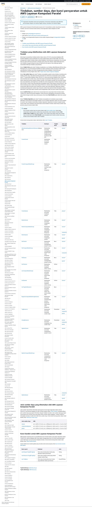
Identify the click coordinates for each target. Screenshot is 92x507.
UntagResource (25, 320)
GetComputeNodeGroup (27, 248)
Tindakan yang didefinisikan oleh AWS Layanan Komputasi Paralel (37, 43)
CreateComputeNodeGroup (28, 164)
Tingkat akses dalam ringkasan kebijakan (49, 71)
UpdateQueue (25, 395)
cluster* (63, 128)
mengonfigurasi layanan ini (34, 33)
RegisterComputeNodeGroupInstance (30, 296)
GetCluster (24, 241)
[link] (49, 8)
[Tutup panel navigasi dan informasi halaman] (89, 21)
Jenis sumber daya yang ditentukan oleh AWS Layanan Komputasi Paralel (39, 45)
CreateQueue (25, 211)
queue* (63, 238)
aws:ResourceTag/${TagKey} (28, 455)
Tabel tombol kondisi (31, 441)
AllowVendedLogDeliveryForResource (30, 128)
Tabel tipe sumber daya (31, 417)
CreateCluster (25, 139)
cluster (63, 309)
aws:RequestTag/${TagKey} (28, 452)
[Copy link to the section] (19, 52)
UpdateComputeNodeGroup (28, 353)
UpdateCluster (25, 328)
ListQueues (24, 280)
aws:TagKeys (25, 459)
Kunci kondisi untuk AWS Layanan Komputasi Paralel (34, 47)
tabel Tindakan (48, 120)
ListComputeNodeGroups (27, 270)
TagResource (25, 309)
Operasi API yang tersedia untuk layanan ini (38, 35)
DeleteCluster (25, 220)
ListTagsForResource (26, 287)
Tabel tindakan (54, 411)
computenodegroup (66, 311)
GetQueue (24, 257)
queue (63, 313)
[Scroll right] (52, 4)
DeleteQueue (25, 234)
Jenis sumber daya (51, 110)
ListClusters (24, 264)
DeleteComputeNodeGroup (28, 226)
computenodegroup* (66, 232)
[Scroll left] (20, 4)
